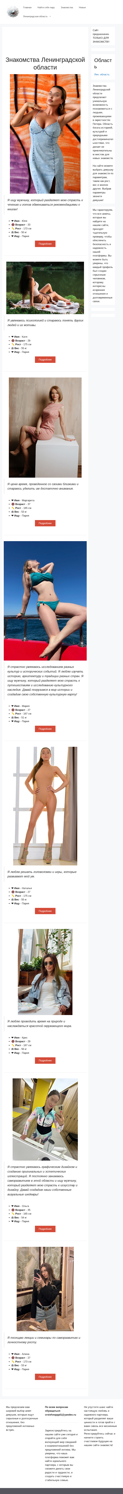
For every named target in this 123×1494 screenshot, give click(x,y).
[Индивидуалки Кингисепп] (13, 11)
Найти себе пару (46, 7)
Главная (27, 7)
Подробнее (45, 243)
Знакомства (67, 7)
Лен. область (102, 74)
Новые (82, 7)
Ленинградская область (35, 16)
